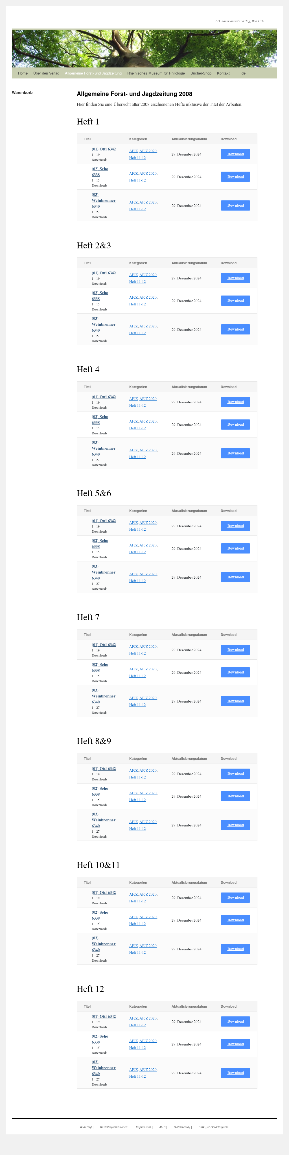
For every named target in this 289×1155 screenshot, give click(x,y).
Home (23, 73)
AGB (162, 1127)
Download (235, 154)
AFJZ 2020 (148, 150)
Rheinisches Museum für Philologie (156, 73)
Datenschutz (182, 1127)
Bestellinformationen (114, 1127)
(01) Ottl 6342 (104, 149)
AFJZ (133, 150)
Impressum (143, 1127)
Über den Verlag (46, 73)
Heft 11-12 (137, 157)
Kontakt (223, 73)
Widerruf (86, 1127)
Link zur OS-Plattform (213, 1127)
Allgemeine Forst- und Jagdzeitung (93, 73)
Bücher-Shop (201, 73)
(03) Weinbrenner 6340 (104, 200)
